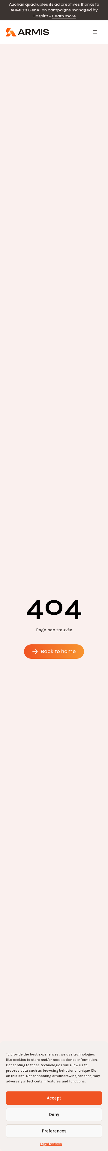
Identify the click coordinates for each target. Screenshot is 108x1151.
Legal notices (51, 1144)
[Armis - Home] (27, 32)
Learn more (64, 16)
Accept (54, 1098)
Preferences (54, 1131)
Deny (54, 1114)
